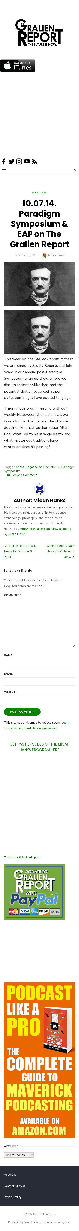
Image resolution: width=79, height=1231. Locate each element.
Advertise (10, 1175)
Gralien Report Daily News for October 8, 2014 (20, 551)
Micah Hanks (56, 255)
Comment (12, 595)
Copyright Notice (15, 1186)
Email (8, 674)
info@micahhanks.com (35, 529)
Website (10, 692)
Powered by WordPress (23, 1222)
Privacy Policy (12, 1197)
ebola (20, 467)
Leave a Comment (24, 475)
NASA (55, 467)
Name (8, 655)
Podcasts (39, 192)
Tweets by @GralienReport (22, 857)
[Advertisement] (39, 116)
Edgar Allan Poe (37, 467)
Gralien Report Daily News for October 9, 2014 (61, 551)
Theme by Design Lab (57, 1222)
